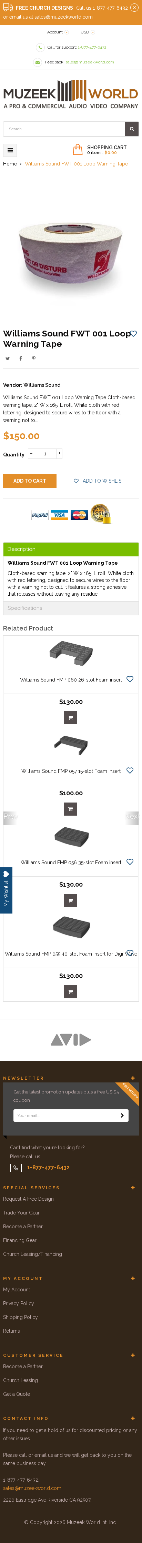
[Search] (132, 129)
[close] (134, 7)
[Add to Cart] (70, 717)
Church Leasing (20, 1380)
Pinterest (33, 358)
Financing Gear (20, 1240)
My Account (16, 1289)
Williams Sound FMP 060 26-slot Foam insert (71, 680)
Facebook (20, 358)
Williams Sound (41, 385)
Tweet (7, 358)
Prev (10, 816)
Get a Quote (16, 1394)
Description (22, 549)
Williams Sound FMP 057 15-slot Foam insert (71, 771)
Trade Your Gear (21, 1213)
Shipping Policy (20, 1317)
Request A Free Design (28, 1199)
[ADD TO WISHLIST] (133, 333)
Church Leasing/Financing (32, 1254)
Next (132, 816)
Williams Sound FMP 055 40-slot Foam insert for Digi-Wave (71, 954)
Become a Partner (23, 1226)
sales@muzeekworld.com (32, 1488)
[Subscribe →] (122, 1115)
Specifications (25, 608)
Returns (11, 1331)
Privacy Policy (18, 1303)
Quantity (13, 454)
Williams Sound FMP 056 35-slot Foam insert (71, 862)
